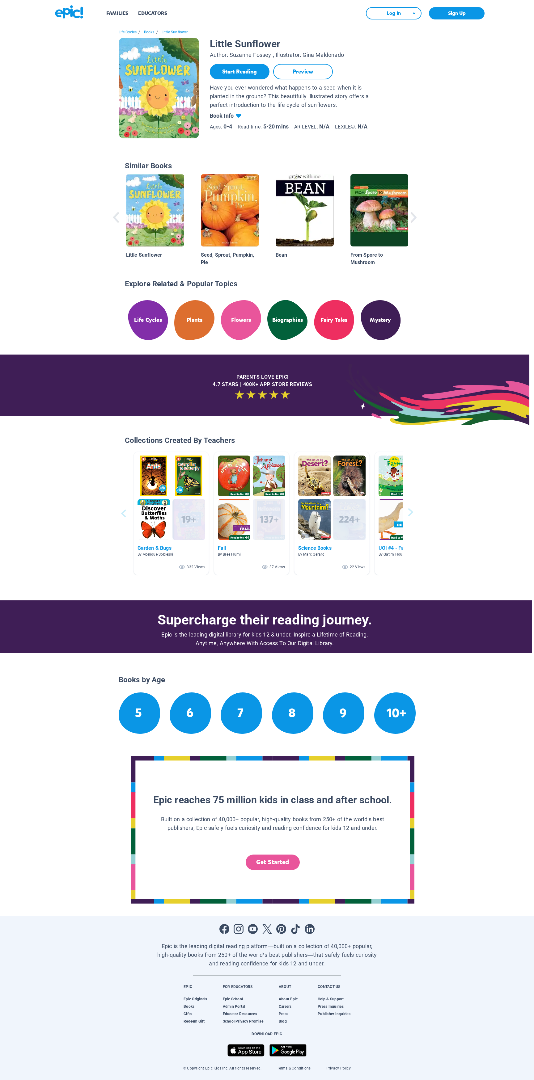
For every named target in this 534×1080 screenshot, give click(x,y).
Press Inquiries (331, 1006)
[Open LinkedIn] (310, 929)
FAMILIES (117, 13)
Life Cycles (128, 32)
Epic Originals (195, 999)
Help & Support (331, 999)
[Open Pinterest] (281, 929)
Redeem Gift (194, 1021)
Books (149, 32)
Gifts (188, 1014)
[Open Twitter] (267, 929)
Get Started (272, 862)
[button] (171, 513)
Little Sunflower (175, 32)
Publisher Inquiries (334, 1014)
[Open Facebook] (224, 929)
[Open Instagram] (239, 929)
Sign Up (457, 13)
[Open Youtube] (253, 929)
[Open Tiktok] (295, 929)
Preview (303, 71)
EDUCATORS (152, 13)
